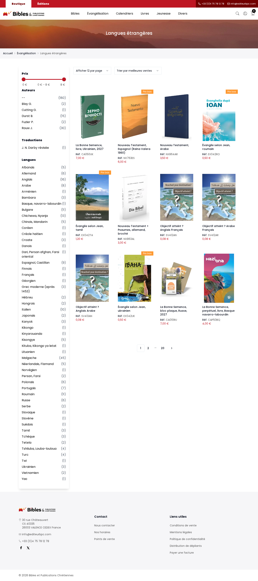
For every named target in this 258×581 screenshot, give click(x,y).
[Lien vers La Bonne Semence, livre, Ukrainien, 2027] (92, 116)
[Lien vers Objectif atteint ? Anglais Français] (176, 197)
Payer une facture (182, 553)
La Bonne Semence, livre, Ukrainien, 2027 (90, 147)
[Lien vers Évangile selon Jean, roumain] (219, 116)
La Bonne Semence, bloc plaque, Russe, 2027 (173, 310)
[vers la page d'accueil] (53, 509)
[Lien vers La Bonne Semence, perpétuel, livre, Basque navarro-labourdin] (219, 278)
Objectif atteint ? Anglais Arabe (87, 309)
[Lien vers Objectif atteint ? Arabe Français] (219, 197)
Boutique (18, 4)
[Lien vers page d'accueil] (35, 13)
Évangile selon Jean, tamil (90, 228)
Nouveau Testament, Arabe (174, 147)
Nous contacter (104, 525)
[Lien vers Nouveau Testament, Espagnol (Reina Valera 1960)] (134, 116)
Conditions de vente (183, 525)
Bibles (75, 13)
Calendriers (124, 13)
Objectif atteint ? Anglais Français (171, 228)
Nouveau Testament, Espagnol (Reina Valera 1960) (134, 149)
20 (162, 348)
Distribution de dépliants (186, 546)
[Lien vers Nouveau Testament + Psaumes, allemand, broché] (134, 197)
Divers (182, 13)
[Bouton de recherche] (237, 14)
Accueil (8, 53)
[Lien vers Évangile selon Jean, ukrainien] (134, 278)
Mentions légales (181, 532)
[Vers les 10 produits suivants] (171, 348)
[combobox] (92, 70)
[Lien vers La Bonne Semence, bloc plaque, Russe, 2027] (176, 278)
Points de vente (104, 539)
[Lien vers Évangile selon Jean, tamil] (92, 197)
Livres (145, 13)
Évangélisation (97, 13)
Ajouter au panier (92, 113)
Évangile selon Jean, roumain (216, 147)
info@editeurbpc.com (243, 3)
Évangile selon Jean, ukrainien (132, 309)
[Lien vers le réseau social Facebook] (21, 548)
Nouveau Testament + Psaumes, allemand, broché (133, 229)
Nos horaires (102, 532)
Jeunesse (164, 13)
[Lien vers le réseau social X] (28, 548)
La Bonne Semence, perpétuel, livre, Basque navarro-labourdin (218, 310)
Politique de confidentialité (187, 539)
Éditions (43, 4)
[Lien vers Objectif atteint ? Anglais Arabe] (92, 278)
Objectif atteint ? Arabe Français (218, 228)
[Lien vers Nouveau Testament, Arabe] (176, 116)
